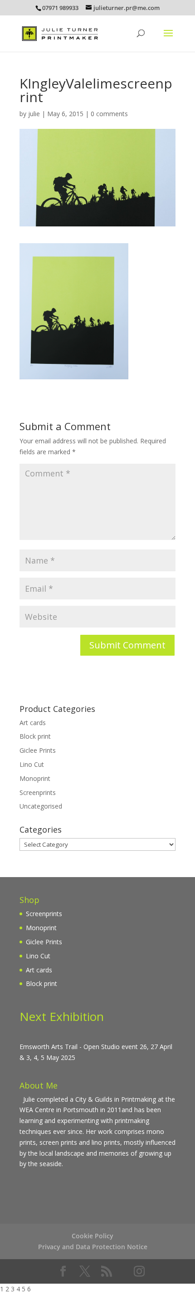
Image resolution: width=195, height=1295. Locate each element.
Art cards (33, 722)
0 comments (109, 113)
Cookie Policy (92, 1235)
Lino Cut (32, 764)
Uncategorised (41, 806)
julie (34, 113)
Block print (35, 736)
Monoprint (35, 778)
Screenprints (38, 792)
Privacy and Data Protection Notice (92, 1246)
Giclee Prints (38, 750)
